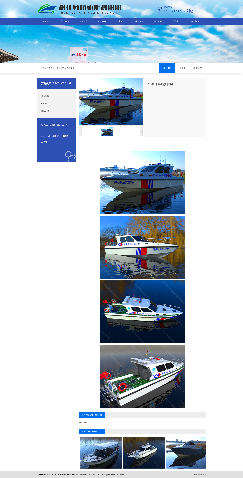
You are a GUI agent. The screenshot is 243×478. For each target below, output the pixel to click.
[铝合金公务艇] (144, 453)
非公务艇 (167, 68)
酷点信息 (202, 474)
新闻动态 (83, 21)
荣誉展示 (139, 21)
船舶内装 (198, 68)
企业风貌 (121, 21)
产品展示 (102, 21)
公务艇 (183, 68)
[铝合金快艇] (101, 453)
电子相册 (195, 21)
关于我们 (65, 21)
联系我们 (176, 21)
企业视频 (158, 21)
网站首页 (46, 21)
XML (196, 474)
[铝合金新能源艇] (187, 453)
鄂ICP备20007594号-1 (117, 474)
